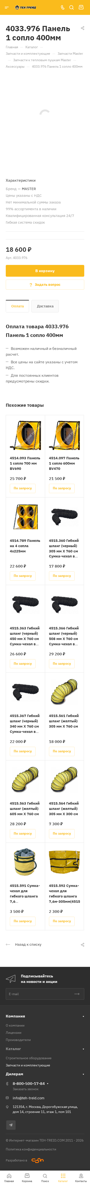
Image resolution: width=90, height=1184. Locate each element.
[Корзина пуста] (81, 7)
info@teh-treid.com (28, 1098)
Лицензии (13, 1032)
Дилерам (14, 1073)
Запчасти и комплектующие (28, 1065)
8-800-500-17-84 (29, 1083)
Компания (15, 1016)
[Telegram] (11, 1125)
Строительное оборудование (29, 1058)
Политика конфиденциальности (31, 1149)
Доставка (45, 306)
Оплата (17, 306)
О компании (15, 1025)
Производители (18, 1040)
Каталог (13, 1048)
